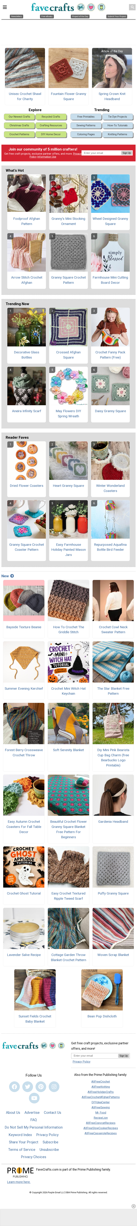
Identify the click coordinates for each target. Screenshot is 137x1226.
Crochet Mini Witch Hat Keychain (68, 691)
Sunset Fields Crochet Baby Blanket (35, 1018)
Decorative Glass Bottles (26, 354)
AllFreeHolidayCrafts (101, 1092)
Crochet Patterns (19, 134)
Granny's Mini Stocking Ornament (68, 221)
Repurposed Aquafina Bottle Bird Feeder (110, 547)
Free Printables (86, 116)
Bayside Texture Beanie (23, 627)
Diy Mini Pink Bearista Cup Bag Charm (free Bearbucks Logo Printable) (113, 757)
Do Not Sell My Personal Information (34, 1127)
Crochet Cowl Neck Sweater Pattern (113, 629)
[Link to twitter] (27, 1086)
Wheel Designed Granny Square (110, 221)
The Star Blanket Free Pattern (113, 691)
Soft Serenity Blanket (68, 750)
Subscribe (50, 1142)
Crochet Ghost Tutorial (24, 893)
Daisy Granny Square (110, 411)
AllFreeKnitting (101, 1086)
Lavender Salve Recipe (24, 955)
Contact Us (52, 1112)
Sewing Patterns (86, 125)
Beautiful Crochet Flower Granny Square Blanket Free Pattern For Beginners (68, 829)
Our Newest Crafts (19, 116)
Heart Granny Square (68, 486)
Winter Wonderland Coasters (110, 488)
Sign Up (127, 153)
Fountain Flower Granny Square (68, 96)
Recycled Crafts (51, 116)
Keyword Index (20, 1135)
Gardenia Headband (113, 822)
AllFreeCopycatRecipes (100, 1123)
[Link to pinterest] (40, 1086)
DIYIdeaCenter (101, 1102)
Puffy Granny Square (113, 893)
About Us (13, 1112)
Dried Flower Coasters (26, 486)
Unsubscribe (49, 1149)
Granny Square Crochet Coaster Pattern (26, 547)
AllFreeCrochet (100, 1081)
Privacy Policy (47, 1135)
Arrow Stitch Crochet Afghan (26, 280)
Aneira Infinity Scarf (26, 411)
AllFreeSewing (101, 1107)
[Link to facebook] (14, 1086)
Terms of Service (21, 1149)
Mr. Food (100, 1112)
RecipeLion (101, 1117)
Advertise (32, 1112)
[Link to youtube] (34, 1098)
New (5, 576)
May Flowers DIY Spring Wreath (68, 413)
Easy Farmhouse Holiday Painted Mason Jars (68, 550)
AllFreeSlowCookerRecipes (100, 1128)
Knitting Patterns (117, 134)
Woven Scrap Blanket (113, 955)
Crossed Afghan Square (68, 354)
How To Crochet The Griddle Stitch (68, 629)
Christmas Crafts (19, 125)
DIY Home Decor (51, 134)
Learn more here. (19, 1182)
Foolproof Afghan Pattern (26, 221)
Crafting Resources (51, 125)
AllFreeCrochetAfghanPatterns (101, 1097)
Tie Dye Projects (117, 116)
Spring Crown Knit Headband (112, 96)
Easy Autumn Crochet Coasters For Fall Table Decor (23, 827)
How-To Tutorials (118, 125)
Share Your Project (23, 1142)
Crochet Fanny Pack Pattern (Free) (110, 354)
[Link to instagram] (54, 1086)
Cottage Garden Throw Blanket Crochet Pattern (68, 957)
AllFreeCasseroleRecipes (101, 1133)
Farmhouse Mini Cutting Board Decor (110, 280)
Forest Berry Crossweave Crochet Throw (24, 752)
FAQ (33, 1120)
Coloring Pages (86, 134)
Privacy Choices (33, 1157)
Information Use (46, 156)
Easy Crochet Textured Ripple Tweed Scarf (68, 896)
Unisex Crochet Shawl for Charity (25, 96)
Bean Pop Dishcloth (102, 1016)
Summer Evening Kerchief (24, 688)
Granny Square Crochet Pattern (68, 280)
